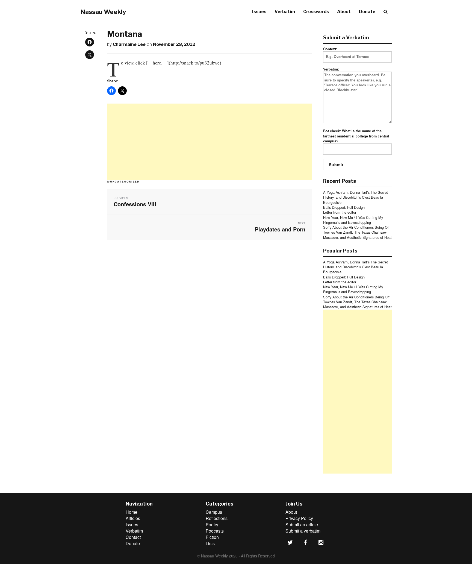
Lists (210, 543)
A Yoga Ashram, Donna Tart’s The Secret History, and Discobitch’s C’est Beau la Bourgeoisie (355, 197)
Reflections (217, 518)
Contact (133, 537)
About (344, 11)
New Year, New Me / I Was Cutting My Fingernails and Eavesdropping (353, 220)
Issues (259, 11)
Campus (214, 512)
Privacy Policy (299, 518)
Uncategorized (124, 181)
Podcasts (215, 531)
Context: (330, 48)
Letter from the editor (339, 212)
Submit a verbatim (302, 531)
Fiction (212, 537)
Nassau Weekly (103, 12)
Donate (367, 11)
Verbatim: (331, 69)
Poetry (212, 524)
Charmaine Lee (129, 44)
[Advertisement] (209, 142)
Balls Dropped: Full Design (344, 207)
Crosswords (316, 11)
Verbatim (285, 11)
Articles (133, 518)
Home (131, 512)
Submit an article (301, 524)
